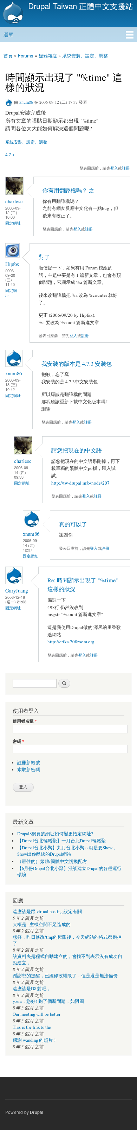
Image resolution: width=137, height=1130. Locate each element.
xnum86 (26, 102)
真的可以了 (73, 524)
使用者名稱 (25, 721)
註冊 (126, 168)
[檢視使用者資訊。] (14, 193)
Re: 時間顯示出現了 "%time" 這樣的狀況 (82, 584)
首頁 (8, 55)
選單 (8, 34)
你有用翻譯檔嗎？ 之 (68, 190)
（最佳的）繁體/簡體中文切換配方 (52, 861)
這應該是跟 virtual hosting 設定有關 (47, 912)
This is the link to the (32, 1027)
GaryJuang (16, 590)
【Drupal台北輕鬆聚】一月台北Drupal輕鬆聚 (61, 841)
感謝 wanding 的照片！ (35, 1040)
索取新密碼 (28, 770)
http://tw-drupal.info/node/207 (80, 483)
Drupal (36, 1112)
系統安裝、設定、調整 (85, 55)
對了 (44, 257)
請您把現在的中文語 (76, 450)
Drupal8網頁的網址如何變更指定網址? (55, 834)
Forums (25, 55)
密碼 (18, 741)
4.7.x (9, 154)
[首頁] (12, 13)
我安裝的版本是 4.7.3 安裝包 (76, 364)
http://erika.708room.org (70, 641)
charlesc (14, 201)
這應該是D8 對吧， (32, 989)
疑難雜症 (48, 55)
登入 (114, 168)
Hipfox (12, 263)
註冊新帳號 (28, 763)
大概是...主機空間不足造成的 (42, 924)
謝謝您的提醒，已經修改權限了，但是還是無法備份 (65, 976)
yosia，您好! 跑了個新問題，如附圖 (48, 1001)
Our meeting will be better (36, 1014)
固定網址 (13, 223)
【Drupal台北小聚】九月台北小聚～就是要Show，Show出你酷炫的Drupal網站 (67, 851)
